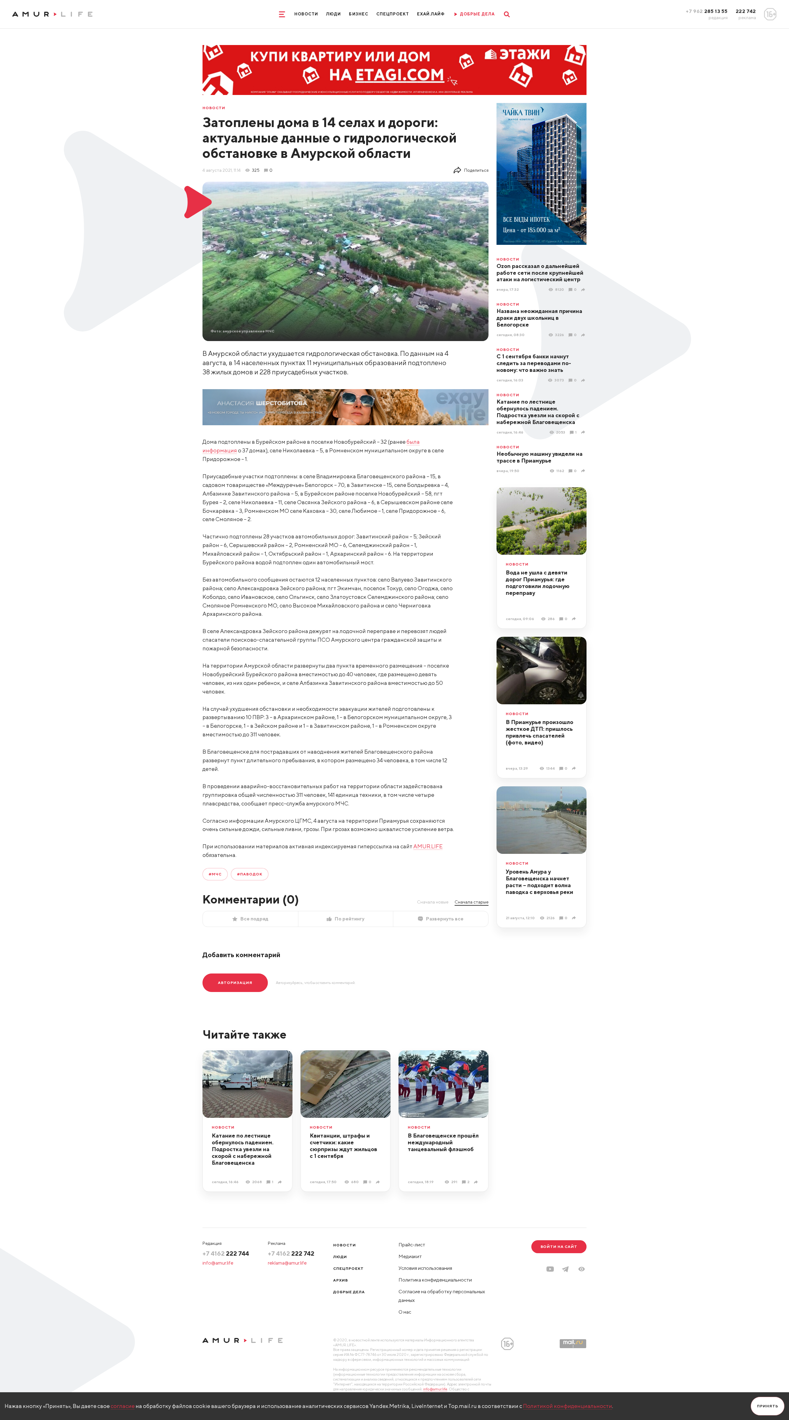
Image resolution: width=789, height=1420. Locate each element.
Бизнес (358, 14)
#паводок (249, 874)
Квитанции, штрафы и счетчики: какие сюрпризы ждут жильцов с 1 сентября (343, 1145)
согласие (123, 1406)
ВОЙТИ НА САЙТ (559, 1246)
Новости (306, 14)
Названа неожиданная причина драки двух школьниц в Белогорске (539, 318)
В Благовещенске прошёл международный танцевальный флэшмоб (443, 1142)
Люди (333, 14)
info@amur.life (217, 1263)
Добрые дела (349, 1292)
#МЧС (215, 874)
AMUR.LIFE (428, 846)
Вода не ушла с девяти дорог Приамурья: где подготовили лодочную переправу (538, 582)
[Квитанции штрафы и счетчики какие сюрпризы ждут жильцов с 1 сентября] (378, 1182)
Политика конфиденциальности (435, 1280)
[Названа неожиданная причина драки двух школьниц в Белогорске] (584, 335)
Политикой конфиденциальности (567, 1406)
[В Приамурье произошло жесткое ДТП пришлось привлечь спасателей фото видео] (574, 768)
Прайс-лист (412, 1245)
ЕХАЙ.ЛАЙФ (431, 14)
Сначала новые (432, 901)
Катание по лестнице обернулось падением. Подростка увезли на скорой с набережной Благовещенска (538, 411)
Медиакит (410, 1256)
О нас (405, 1312)
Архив (340, 1280)
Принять (767, 1406)
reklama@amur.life (287, 1263)
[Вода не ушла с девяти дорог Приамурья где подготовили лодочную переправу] (574, 618)
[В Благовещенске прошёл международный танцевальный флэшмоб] (476, 1182)
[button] (582, 1269)
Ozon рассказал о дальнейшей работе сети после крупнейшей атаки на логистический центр (540, 273)
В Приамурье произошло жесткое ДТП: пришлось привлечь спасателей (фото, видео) (539, 732)
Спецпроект (392, 14)
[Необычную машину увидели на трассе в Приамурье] (584, 470)
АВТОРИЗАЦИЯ (235, 982)
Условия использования (425, 1268)
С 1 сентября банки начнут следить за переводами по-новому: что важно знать (534, 363)
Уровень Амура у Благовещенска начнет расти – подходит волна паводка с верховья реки (539, 881)
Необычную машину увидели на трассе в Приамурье (540, 457)
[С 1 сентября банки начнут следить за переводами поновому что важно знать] (584, 380)
